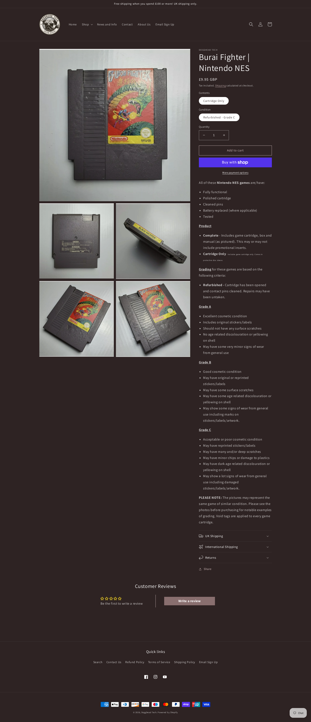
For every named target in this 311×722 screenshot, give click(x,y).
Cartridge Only (213, 101)
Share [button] (208, 569)
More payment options (235, 172)
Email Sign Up (208, 662)
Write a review (189, 601)
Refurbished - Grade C (219, 117)
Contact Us (113, 662)
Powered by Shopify (168, 712)
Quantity (204, 127)
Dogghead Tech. (149, 712)
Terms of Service (159, 662)
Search (98, 662)
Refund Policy (134, 662)
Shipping (220, 85)
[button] (87, 24)
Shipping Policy (184, 662)
